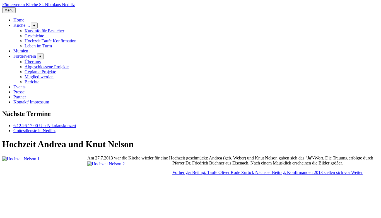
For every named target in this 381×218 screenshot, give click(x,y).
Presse (19, 91)
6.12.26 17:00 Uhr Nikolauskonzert (44, 125)
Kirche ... (21, 25)
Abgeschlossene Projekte (47, 66)
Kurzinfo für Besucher (44, 30)
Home (18, 20)
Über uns (33, 61)
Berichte (32, 81)
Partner (19, 97)
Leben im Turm (38, 45)
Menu (8, 10)
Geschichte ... (37, 35)
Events (19, 86)
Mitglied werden (39, 76)
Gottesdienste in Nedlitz (34, 130)
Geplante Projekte (40, 71)
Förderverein (24, 56)
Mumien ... (23, 51)
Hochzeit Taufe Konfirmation (50, 40)
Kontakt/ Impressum (31, 102)
